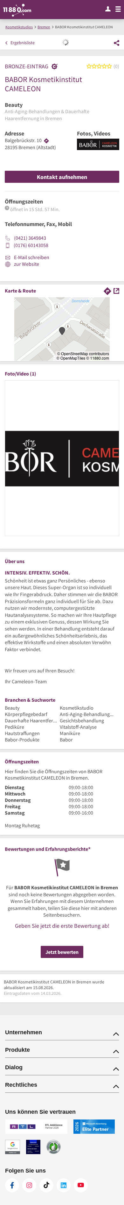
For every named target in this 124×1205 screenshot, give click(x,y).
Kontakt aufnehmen (62, 177)
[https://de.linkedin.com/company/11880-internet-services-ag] (64, 1185)
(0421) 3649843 (30, 238)
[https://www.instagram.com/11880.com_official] (29, 1185)
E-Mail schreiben (31, 257)
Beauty (14, 104)
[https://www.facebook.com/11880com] (12, 1185)
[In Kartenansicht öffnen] (116, 290)
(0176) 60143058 (31, 245)
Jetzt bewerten (62, 952)
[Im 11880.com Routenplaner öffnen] (107, 290)
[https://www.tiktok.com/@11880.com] (46, 1185)
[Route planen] (46, 140)
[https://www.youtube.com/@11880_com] (81, 1185)
